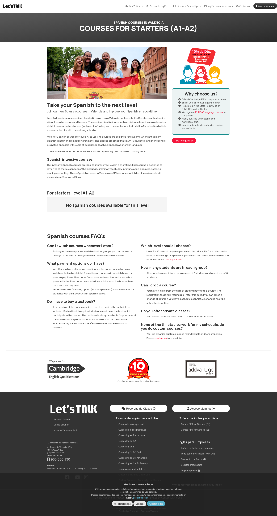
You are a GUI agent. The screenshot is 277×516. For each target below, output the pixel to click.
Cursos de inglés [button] (158, 6)
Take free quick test (184, 140)
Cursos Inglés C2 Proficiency (133, 463)
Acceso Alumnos (266, 6)
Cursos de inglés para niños (198, 418)
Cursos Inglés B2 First (129, 452)
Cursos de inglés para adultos (137, 418)
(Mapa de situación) (55, 452)
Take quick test (174, 259)
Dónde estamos (62, 424)
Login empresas (189, 470)
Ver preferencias (122, 503)
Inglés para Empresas (194, 442)
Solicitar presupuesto (191, 464)
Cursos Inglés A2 (127, 440)
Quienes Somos (62, 419)
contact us (161, 338)
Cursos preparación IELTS (131, 469)
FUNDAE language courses (209, 112)
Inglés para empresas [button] (219, 6)
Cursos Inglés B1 (127, 446)
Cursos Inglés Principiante (131, 435)
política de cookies (142, 497)
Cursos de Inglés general (131, 424)
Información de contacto (66, 430)
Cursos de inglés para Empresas (197, 448)
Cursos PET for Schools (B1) (195, 424)
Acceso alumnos (200, 408)
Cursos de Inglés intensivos (132, 429)
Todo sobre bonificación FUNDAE (198, 453)
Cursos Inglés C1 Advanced (132, 457)
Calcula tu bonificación (192, 459)
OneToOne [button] (134, 6)
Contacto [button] (244, 6)
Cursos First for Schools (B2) (195, 429)
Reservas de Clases (139, 408)
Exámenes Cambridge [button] (187, 6)
